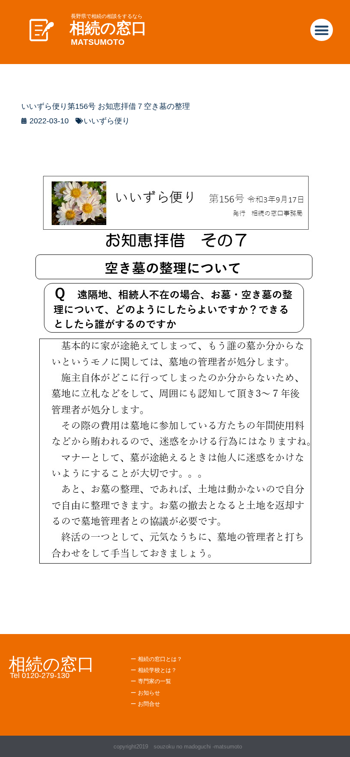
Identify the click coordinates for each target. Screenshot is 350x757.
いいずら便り (107, 121)
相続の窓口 (108, 28)
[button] (321, 30)
